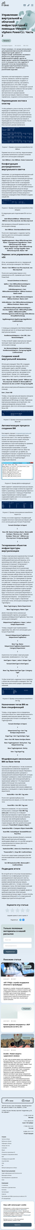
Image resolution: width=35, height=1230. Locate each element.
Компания (5, 1183)
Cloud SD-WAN (5, 1161)
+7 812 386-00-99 (28, 1121)
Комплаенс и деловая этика (9, 1187)
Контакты (4, 1189)
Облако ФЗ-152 (6, 1145)
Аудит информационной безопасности (12, 1173)
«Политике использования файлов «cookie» (15, 1210)
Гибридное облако (6, 1143)
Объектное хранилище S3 (8, 1152)
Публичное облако (6, 1141)
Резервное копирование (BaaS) (10, 1154)
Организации (5, 1192)
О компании (5, 1185)
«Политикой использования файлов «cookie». (16, 1215)
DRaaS (3, 1150)
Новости (4, 1194)
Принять (17, 1225)
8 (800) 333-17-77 (28, 1131)
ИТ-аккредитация (6, 1198)
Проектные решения (8, 1171)
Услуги (4, 1137)
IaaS (18, 896)
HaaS (3, 1180)
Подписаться (10, 951)
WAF (3, 1156)
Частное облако (6, 1139)
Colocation (4, 1148)
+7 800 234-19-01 (28, 1126)
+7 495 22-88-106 (28, 1115)
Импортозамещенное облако (9, 1167)
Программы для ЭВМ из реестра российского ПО (14, 1196)
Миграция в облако (7, 1175)
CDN (3, 1163)
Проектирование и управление (10, 1177)
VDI (2, 1165)
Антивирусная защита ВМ (8, 1159)
